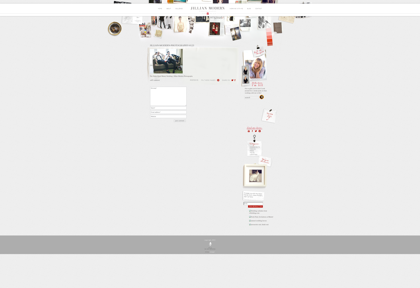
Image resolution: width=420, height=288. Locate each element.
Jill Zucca (207, 252)
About (168, 8)
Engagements (255, 147)
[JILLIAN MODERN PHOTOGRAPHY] (209, 11)
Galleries (179, 8)
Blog (249, 8)
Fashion (253, 149)
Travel (252, 153)
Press (252, 151)
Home (160, 8)
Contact (258, 8)
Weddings (253, 154)
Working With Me (236, 8)
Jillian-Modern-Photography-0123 (172, 45)
